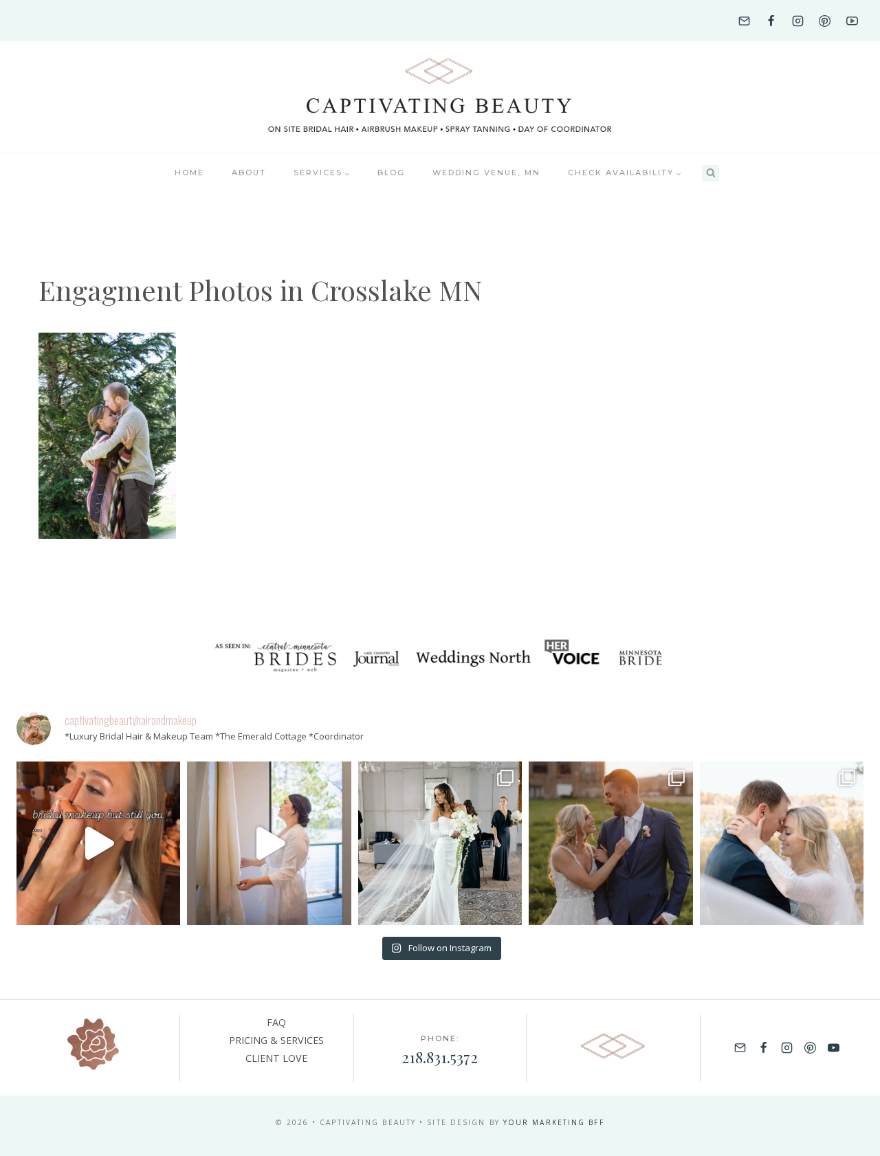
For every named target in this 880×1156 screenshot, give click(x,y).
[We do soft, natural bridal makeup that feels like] (782, 843)
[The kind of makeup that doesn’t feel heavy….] (98, 843)
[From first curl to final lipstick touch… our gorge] (610, 843)
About (249, 172)
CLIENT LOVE (276, 1058)
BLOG (391, 172)
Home (189, 172)
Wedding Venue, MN (486, 172)
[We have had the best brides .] (269, 843)
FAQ (276, 1022)
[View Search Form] (710, 173)
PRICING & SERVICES (276, 1040)
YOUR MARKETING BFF (553, 1122)
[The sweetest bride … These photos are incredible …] (440, 843)
